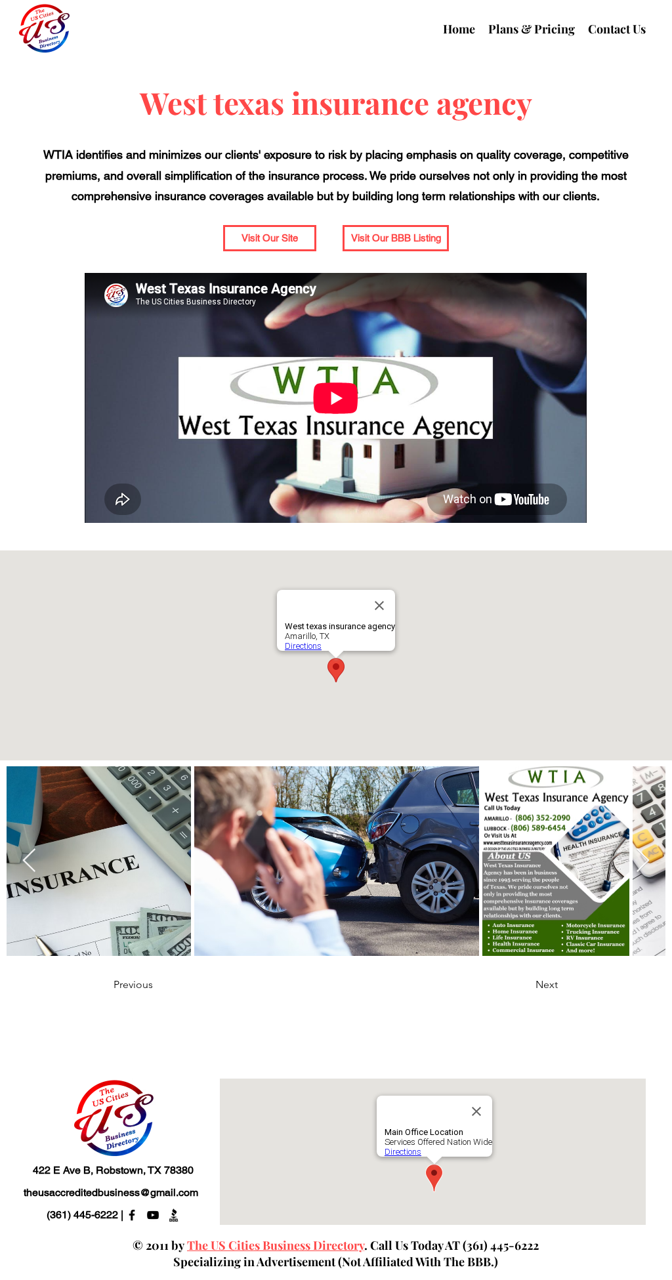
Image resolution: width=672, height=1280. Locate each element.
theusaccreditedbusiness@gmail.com (111, 1192)
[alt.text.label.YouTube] (153, 1215)
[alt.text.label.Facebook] (132, 1215)
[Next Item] (642, 861)
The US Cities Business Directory (275, 1245)
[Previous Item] (29, 861)
